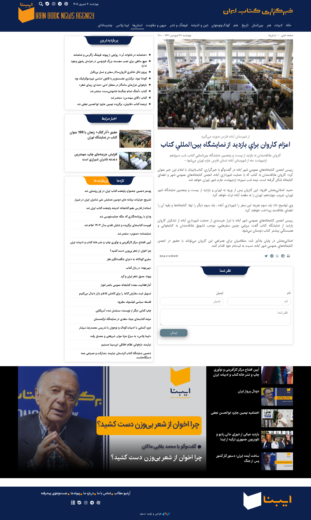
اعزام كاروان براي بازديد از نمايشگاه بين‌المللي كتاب (225, 144)
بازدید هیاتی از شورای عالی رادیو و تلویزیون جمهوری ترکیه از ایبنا (237, 436)
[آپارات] (98, 503)
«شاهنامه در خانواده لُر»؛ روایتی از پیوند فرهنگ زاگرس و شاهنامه (110, 55)
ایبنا (258, 12)
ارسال (173, 333)
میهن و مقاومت (156, 25)
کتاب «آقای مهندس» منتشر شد (129, 98)
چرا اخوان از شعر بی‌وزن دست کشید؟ (130, 250)
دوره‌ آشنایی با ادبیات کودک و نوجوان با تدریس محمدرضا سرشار (115, 327)
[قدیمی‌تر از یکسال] (135, 139)
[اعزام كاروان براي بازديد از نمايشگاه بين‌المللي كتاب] (225, 84)
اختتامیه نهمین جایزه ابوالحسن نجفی (235, 413)
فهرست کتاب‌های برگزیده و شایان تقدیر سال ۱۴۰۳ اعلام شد (117, 225)
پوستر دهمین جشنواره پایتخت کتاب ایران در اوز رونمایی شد (117, 191)
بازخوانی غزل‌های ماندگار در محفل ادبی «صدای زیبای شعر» (113, 85)
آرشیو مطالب (122, 493)
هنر (269, 25)
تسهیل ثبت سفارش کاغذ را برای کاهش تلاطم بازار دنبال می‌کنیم (115, 293)
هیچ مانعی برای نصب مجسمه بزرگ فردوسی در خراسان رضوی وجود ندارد (109, 63)
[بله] (79, 503)
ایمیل (219, 293)
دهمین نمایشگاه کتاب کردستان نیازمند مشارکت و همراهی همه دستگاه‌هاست (116, 355)
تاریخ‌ (245, 25)
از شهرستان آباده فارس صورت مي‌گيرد (225, 136)
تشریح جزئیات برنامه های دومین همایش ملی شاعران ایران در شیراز (112, 199)
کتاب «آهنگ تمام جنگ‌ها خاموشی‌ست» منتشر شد (118, 91)
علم (235, 25)
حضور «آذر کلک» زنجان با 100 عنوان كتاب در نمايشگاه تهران (93, 135)
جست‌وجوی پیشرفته (54, 493)
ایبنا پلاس (122, 25)
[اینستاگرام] (85, 503)
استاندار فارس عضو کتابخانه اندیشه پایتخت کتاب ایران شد (118, 208)
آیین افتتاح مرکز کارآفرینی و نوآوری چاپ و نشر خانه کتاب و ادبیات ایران (110, 242)
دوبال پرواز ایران (248, 391)
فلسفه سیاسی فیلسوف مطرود (134, 302)
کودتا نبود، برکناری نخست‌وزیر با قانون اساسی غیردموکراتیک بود (111, 78)
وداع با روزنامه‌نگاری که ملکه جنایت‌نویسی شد (125, 216)
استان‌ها (137, 25)
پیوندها (75, 493)
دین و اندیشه (199, 25)
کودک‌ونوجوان (221, 25)
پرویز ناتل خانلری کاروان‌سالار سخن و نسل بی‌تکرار (118, 72)
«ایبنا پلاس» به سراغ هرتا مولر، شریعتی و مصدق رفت (120, 336)
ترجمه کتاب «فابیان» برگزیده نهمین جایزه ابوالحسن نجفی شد (112, 104)
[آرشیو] (73, 503)
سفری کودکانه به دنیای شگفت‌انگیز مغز (129, 259)
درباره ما (88, 493)
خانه (288, 25)
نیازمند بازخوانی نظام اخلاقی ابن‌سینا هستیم (126, 344)
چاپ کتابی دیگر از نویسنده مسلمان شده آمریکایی (123, 310)
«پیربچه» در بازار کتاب (138, 268)
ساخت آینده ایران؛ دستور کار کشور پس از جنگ (237, 458)
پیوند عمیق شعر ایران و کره (136, 276)
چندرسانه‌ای (105, 25)
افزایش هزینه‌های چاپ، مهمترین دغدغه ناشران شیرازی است (95, 156)
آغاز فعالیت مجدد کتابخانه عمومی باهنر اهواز (125, 285)
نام (289, 293)
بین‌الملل (257, 25)
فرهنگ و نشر (179, 25)
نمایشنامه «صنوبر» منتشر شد (134, 233)
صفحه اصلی (287, 35)
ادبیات (278, 25)
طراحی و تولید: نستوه (150, 514)
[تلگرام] (92, 503)
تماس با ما (104, 493)
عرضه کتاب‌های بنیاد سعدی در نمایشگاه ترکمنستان (122, 319)
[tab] (120, 180)
